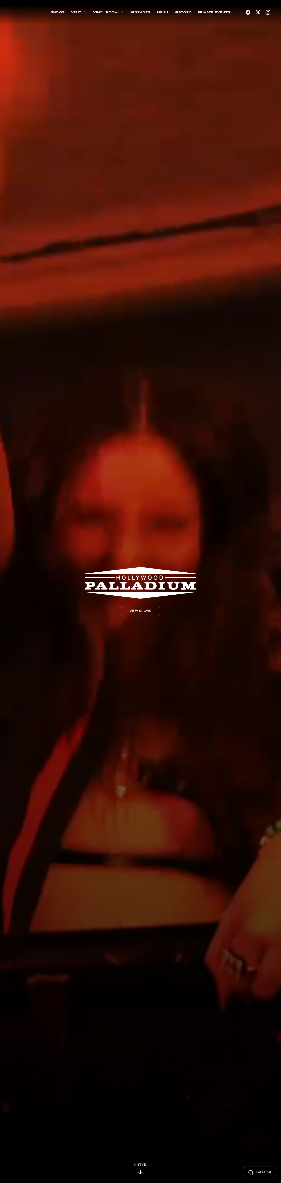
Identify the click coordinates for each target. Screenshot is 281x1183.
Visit (76, 12)
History (183, 12)
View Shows (140, 611)
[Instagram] (267, 12)
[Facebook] (248, 12)
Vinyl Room (105, 12)
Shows (58, 12)
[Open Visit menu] (85, 12)
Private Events (214, 12)
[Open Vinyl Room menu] (122, 12)
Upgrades (140, 12)
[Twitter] (257, 12)
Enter (140, 1165)
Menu (162, 12)
